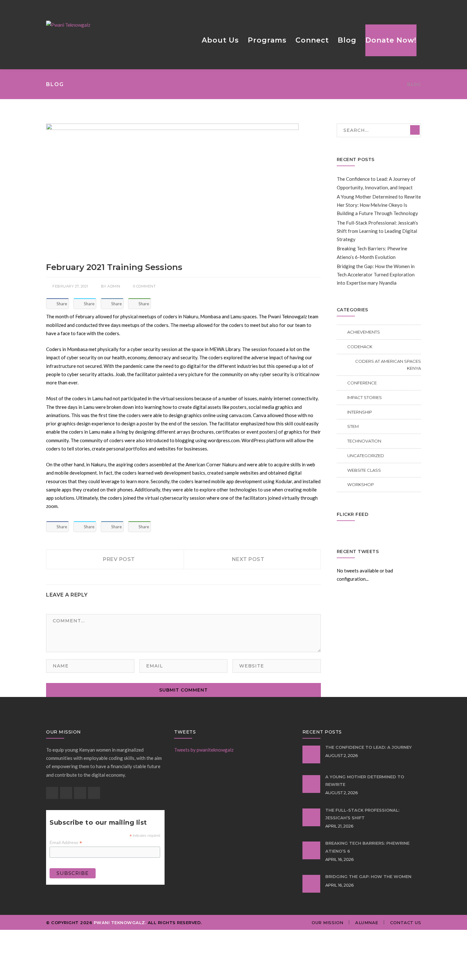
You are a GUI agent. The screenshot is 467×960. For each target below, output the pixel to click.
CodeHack (359, 346)
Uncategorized (365, 455)
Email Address (66, 843)
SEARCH (415, 130)
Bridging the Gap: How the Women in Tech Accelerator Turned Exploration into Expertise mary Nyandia (376, 274)
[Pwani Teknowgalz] (68, 24)
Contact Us (405, 922)
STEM (353, 426)
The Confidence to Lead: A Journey (368, 747)
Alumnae (366, 922)
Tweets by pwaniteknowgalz (204, 750)
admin (113, 286)
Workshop (360, 484)
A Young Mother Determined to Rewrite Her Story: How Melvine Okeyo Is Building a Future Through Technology (379, 205)
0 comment (144, 286)
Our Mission (327, 922)
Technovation (364, 440)
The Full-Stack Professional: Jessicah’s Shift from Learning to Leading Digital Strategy (377, 231)
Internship (359, 412)
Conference (362, 382)
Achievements (363, 332)
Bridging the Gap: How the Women (368, 876)
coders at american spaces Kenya (388, 365)
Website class (364, 470)
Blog (414, 84)
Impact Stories (364, 397)
